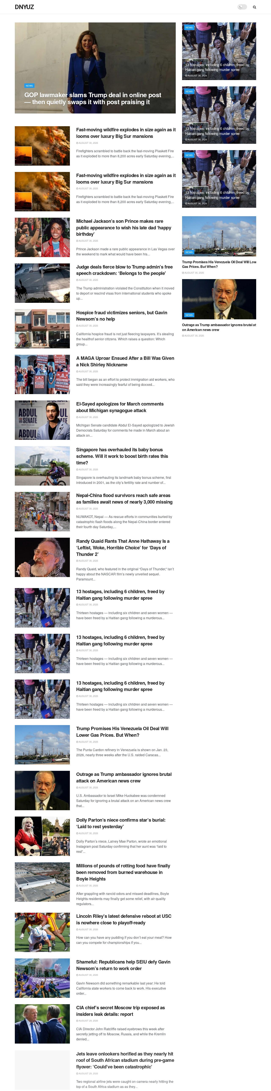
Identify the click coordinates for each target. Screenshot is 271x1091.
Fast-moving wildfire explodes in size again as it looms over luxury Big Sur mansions (126, 132)
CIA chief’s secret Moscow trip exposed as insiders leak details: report (120, 1010)
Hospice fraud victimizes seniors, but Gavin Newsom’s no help (121, 315)
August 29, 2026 (88, 1020)
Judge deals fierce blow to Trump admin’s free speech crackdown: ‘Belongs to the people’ (124, 270)
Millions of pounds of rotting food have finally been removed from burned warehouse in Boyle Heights (123, 872)
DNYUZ (24, 7)
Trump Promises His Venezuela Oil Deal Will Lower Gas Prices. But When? (122, 731)
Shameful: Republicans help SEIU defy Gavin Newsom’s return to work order (123, 965)
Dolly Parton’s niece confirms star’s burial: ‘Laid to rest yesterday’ (121, 823)
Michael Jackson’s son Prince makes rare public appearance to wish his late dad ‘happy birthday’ (123, 227)
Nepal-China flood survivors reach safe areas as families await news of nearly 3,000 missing (124, 498)
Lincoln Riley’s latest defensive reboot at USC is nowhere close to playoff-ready (123, 919)
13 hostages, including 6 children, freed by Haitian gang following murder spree (120, 594)
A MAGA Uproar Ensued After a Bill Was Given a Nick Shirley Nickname (125, 361)
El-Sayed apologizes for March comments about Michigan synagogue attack (119, 407)
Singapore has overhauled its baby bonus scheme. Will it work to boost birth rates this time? (122, 456)
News (29, 85)
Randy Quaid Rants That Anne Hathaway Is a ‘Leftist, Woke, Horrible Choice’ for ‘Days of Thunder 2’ (123, 547)
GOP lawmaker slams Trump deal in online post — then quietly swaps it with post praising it (92, 98)
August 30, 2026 (36, 110)
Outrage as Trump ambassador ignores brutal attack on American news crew (124, 777)
